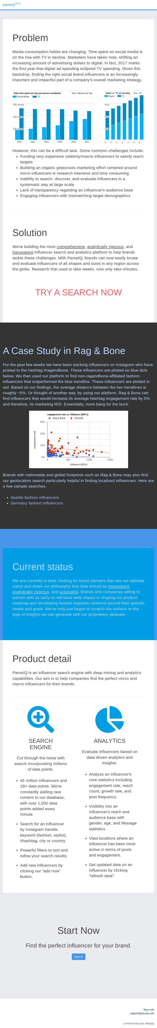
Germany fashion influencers (37, 503)
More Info (149, 1009)
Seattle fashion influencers (35, 497)
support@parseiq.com (142, 1013)
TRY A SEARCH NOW (78, 292)
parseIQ (12, 4)
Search (78, 956)
